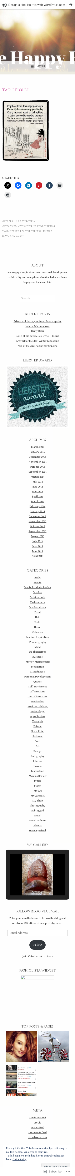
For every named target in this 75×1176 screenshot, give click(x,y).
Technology (38, 711)
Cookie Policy (19, 1159)
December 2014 (37, 456)
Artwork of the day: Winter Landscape (37, 341)
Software (37, 736)
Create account (37, 1117)
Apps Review (37, 716)
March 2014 (37, 501)
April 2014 (37, 496)
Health (37, 622)
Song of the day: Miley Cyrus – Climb (37, 336)
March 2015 (37, 447)
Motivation (25, 226)
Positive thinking (44, 226)
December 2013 (37, 516)
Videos (37, 825)
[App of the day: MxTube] (21, 1081)
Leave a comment (13, 236)
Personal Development (37, 676)
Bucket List (37, 731)
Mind (37, 647)
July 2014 (37, 481)
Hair (37, 617)
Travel (37, 815)
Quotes (37, 681)
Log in (37, 1122)
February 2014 (37, 506)
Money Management (38, 661)
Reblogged (37, 810)
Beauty (37, 582)
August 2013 (37, 536)
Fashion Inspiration (37, 637)
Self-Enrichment (37, 686)
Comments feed (38, 1132)
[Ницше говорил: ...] (21, 1047)
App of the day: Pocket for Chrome (38, 346)
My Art (38, 790)
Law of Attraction (38, 696)
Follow (38, 944)
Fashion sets (37, 602)
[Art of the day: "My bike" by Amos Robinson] (53, 1047)
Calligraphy (37, 756)
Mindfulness (37, 671)
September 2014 (37, 471)
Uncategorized (37, 830)
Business (37, 656)
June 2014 (37, 486)
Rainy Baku (37, 331)
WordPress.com (37, 1137)
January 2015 (37, 452)
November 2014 (37, 461)
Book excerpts (37, 651)
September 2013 (37, 531)
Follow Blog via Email (38, 911)
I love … (37, 766)
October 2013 (37, 526)
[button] (28, 883)
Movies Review (37, 776)
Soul (37, 741)
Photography (37, 805)
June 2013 (37, 546)
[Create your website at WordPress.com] (37, 4)
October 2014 (37, 466)
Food (38, 612)
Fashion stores (37, 607)
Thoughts (37, 721)
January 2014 (37, 511)
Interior (37, 761)
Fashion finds (37, 597)
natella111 (32, 221)
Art (37, 746)
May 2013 (37, 551)
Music (37, 780)
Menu (40, 66)
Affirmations (37, 691)
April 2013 (37, 556)
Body (38, 577)
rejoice (47, 231)
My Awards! (38, 795)
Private (38, 726)
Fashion (37, 592)
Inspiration (37, 771)
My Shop (37, 800)
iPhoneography (37, 642)
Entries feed (37, 1127)
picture (14, 231)
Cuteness (37, 632)
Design (37, 751)
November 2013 (37, 521)
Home (37, 627)
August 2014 (37, 476)
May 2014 (37, 491)
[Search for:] (37, 298)
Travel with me (37, 820)
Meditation (37, 666)
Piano (37, 785)
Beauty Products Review (37, 587)
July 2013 (37, 541)
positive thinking (31, 231)
